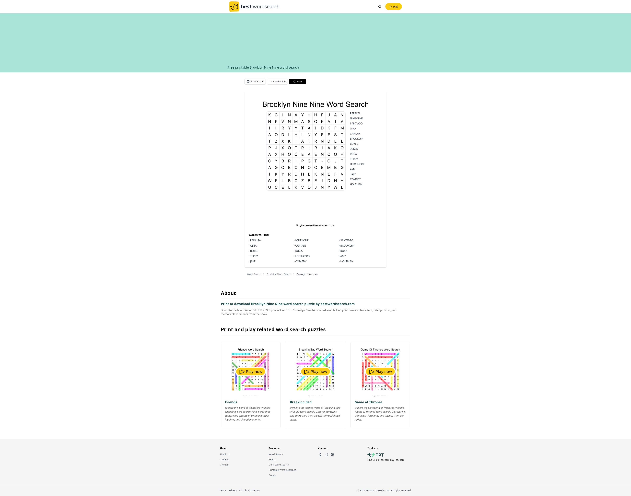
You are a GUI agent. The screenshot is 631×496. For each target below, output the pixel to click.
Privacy (233, 490)
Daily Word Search (279, 464)
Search (272, 459)
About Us (225, 454)
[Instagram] (326, 454)
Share (299, 81)
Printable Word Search (279, 274)
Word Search (254, 274)
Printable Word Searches (282, 469)
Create (272, 475)
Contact (224, 459)
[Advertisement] (315, 40)
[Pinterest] (332, 454)
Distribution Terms (249, 490)
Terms (223, 490)
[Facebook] (320, 454)
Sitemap (224, 464)
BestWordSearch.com (377, 490)
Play (395, 6)
